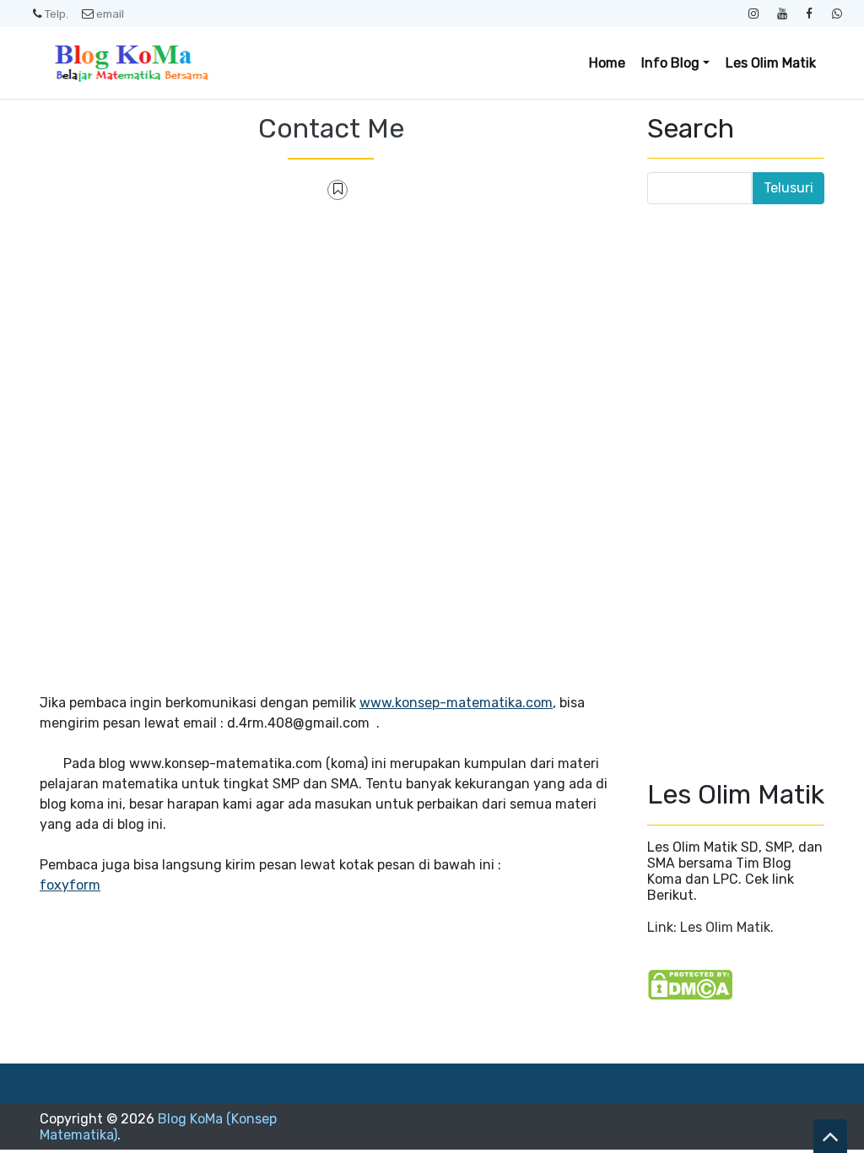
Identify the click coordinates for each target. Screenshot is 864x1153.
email (110, 13)
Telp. (56, 13)
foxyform (70, 885)
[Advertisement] (331, 338)
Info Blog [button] (670, 63)
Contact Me (331, 128)
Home (607, 63)
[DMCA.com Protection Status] (690, 984)
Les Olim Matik (771, 63)
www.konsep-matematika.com (456, 703)
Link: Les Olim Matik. (710, 927)
